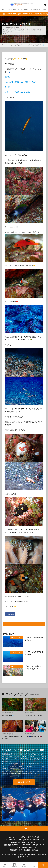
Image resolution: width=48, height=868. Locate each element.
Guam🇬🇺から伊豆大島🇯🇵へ (34, 736)
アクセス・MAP (38, 845)
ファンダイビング (23, 28)
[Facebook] (10, 614)
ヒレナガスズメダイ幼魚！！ (34, 715)
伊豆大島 (37, 30)
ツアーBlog (16, 847)
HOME (6, 45)
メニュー (24, 866)
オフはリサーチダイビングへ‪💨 (34, 45)
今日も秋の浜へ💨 (8, 715)
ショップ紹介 (12, 9)
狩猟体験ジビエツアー (12, 845)
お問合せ (35, 850)
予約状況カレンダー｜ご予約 (20, 850)
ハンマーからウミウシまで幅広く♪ (34, 653)
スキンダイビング (25, 840)
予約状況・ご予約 (24, 782)
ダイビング (7, 30)
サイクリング (32, 842)
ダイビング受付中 (17, 30)
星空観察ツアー (38, 840)
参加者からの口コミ (29, 847)
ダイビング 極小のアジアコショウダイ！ (34, 667)
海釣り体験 (26, 845)
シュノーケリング (35, 9)
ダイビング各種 (23, 9)
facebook (14, 866)
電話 (33, 866)
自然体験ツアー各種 (18, 842)
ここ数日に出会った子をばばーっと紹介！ (12, 738)
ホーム (4, 9)
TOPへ (43, 866)
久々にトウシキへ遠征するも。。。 (34, 638)
